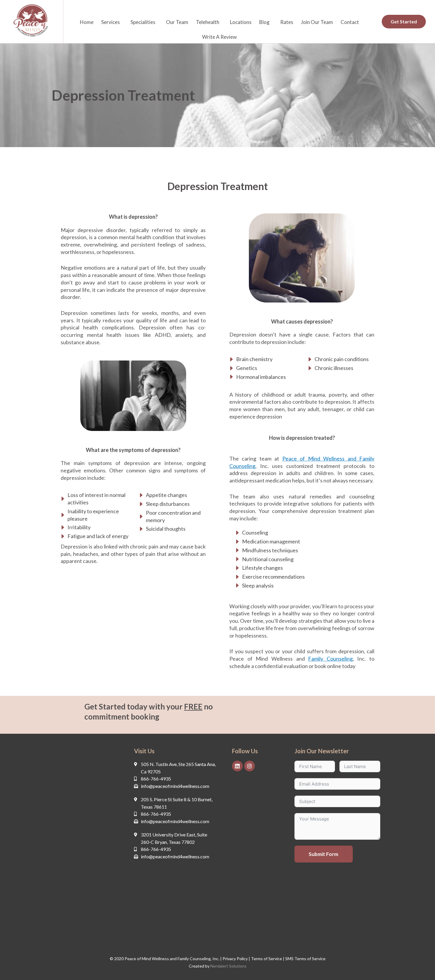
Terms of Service (266, 958)
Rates (286, 22)
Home (87, 22)
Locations (241, 22)
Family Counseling (330, 658)
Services (110, 22)
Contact (350, 22)
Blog (264, 22)
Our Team (177, 22)
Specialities (142, 22)
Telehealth (207, 22)
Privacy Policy (235, 958)
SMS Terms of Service (305, 958)
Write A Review (219, 37)
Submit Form (323, 854)
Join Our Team (317, 22)
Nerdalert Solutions (228, 965)
